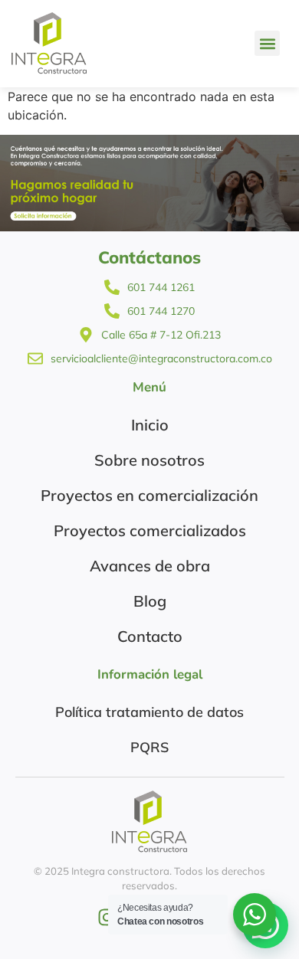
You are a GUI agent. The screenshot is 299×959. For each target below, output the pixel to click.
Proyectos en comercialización (149, 495)
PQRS (149, 747)
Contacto (149, 636)
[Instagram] (107, 917)
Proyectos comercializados (150, 530)
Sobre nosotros (149, 460)
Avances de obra (150, 565)
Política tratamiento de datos (149, 712)
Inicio (150, 424)
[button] (267, 43)
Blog (149, 600)
